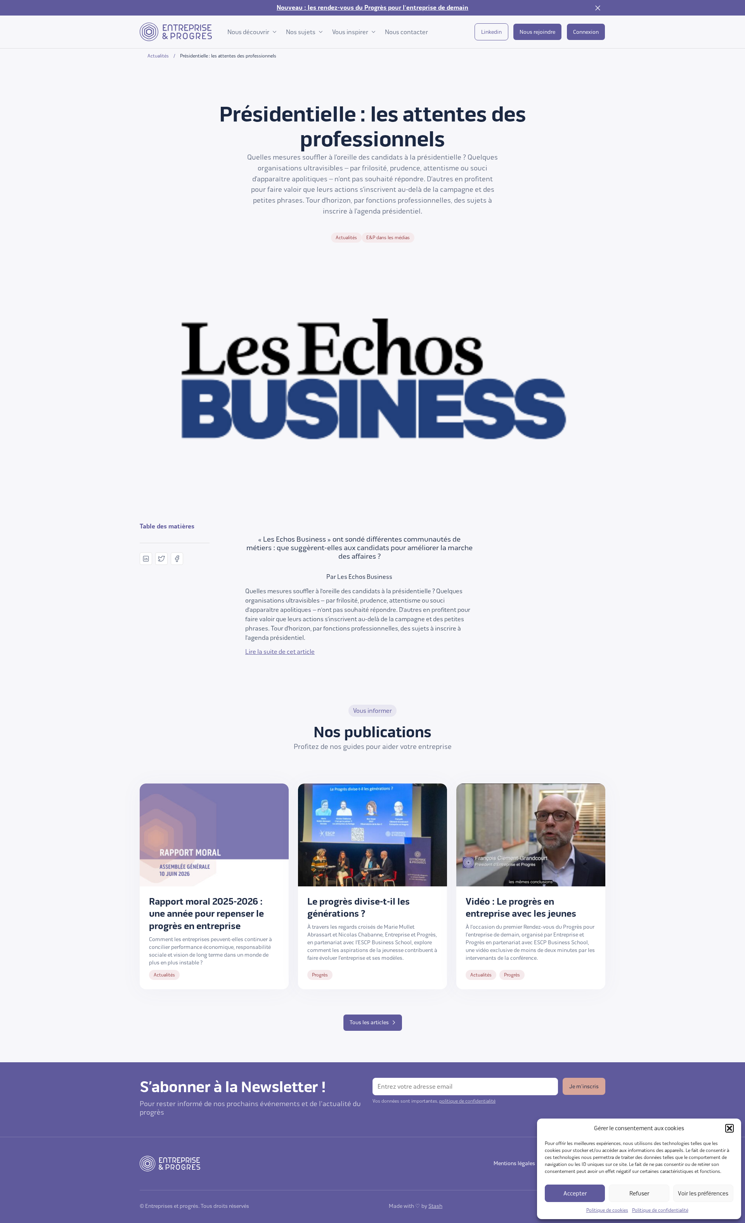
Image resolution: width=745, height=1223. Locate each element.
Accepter (575, 1193)
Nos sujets (300, 32)
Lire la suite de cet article (280, 651)
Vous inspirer (350, 32)
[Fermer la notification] (597, 8)
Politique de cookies (607, 1210)
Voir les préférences (703, 1193)
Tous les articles (369, 1022)
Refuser (639, 1193)
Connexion (586, 32)
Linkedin (491, 32)
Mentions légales (514, 1163)
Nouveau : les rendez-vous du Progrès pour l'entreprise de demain (372, 8)
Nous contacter (406, 32)
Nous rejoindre (537, 32)
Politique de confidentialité (660, 1210)
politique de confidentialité (467, 1101)
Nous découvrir (248, 32)
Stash (435, 1206)
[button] (729, 1128)
